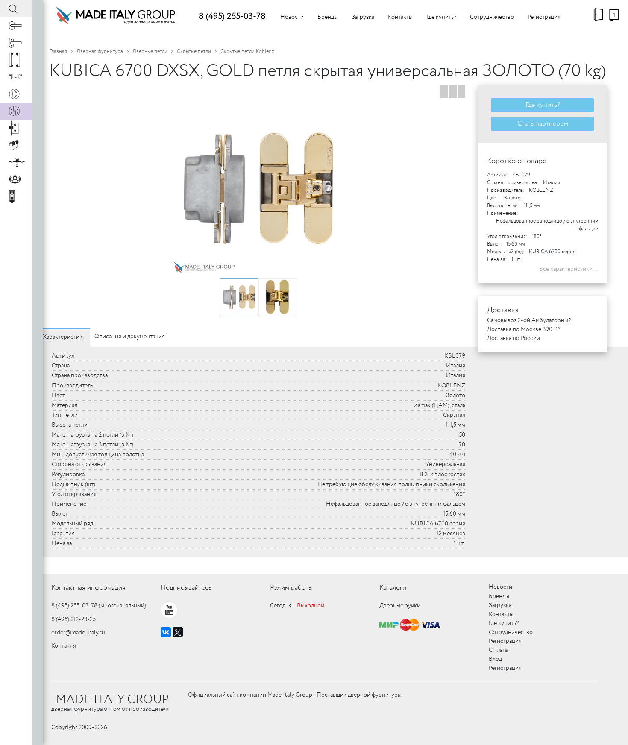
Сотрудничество (492, 17)
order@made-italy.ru (78, 632)
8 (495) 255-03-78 (232, 16)
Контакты (400, 17)
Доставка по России (513, 338)
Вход (495, 659)
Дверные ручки (399, 605)
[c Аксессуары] (16, 179)
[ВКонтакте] (166, 632)
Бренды (327, 17)
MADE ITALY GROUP (112, 700)
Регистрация (544, 17)
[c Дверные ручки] (16, 25)
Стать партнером (542, 124)
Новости (292, 17)
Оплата (498, 650)
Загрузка (363, 17)
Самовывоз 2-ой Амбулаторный (529, 320)
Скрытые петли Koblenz (247, 51)
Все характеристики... (568, 269)
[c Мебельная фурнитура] (16, 76)
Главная (58, 51)
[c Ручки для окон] (16, 42)
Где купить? (441, 17)
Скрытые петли (194, 51)
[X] (178, 632)
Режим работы (291, 587)
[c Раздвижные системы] (16, 162)
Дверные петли (149, 51)
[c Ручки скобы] (16, 59)
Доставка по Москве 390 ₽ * (524, 329)
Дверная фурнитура (99, 51)
